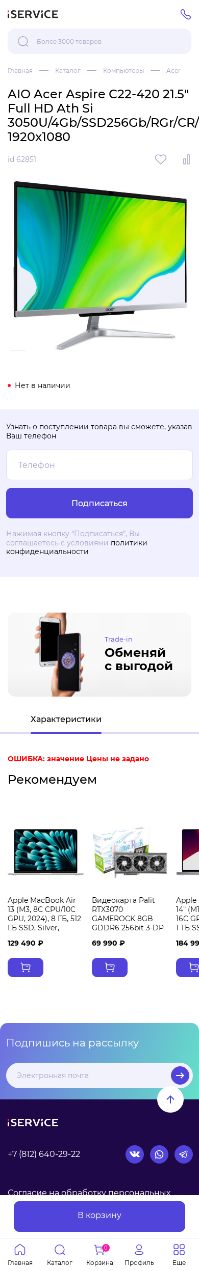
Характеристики (66, 719)
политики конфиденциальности (76, 547)
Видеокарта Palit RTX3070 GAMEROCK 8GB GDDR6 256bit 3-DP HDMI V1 (128, 919)
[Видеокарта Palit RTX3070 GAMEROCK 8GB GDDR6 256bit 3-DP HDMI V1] (130, 852)
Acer (173, 70)
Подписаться (180, 1075)
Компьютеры (123, 70)
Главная (20, 70)
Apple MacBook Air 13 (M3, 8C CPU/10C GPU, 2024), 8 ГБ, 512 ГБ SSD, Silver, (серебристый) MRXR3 (44, 923)
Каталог (68, 70)
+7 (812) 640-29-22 (44, 1154)
